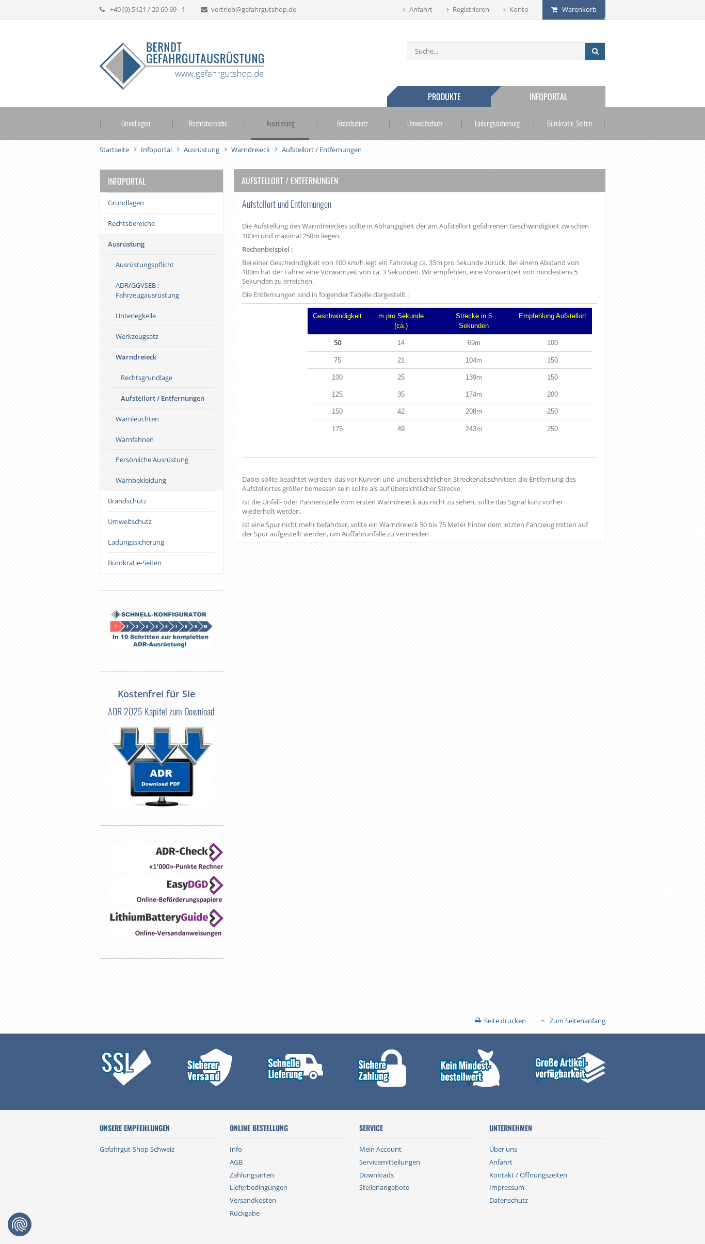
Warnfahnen (135, 439)
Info (236, 1149)
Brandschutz (352, 123)
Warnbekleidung (141, 480)
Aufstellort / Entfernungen (162, 398)
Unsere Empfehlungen (135, 1128)
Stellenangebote (384, 1187)
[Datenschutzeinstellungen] (19, 1224)
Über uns (503, 1149)
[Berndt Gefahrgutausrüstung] (182, 67)
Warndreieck (136, 357)
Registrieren (471, 9)
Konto (518, 9)
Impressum (506, 1187)
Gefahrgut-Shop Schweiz (137, 1149)
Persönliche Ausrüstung (152, 459)
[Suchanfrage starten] (595, 51)
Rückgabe (245, 1213)
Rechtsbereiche (208, 123)
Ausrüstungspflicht (145, 264)
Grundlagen (135, 123)
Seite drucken (505, 1020)
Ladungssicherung (497, 123)
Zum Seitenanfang (577, 1020)
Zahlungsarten (252, 1175)
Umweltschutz (425, 123)
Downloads (376, 1175)
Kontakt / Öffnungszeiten (528, 1175)
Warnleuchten (137, 418)
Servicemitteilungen (389, 1162)
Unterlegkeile (136, 315)
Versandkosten (253, 1200)
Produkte (444, 96)
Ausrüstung (280, 123)
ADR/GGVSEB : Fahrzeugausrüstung (147, 290)
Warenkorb (579, 9)
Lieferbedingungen (258, 1187)
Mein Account (380, 1149)
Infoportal (548, 96)
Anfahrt (420, 9)
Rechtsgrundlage (146, 377)
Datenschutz (508, 1200)
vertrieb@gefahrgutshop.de (253, 9)
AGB (236, 1162)
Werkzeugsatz (137, 336)
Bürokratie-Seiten (569, 123)
